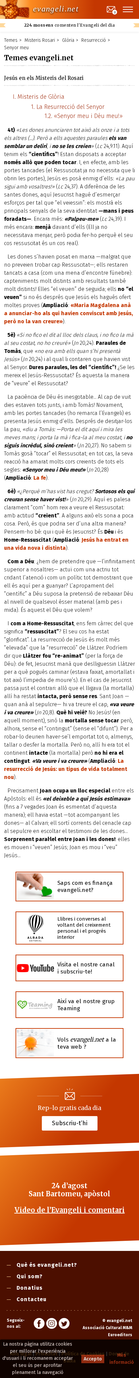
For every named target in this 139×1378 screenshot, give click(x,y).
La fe (39, 478)
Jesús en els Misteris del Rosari (44, 78)
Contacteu (32, 1299)
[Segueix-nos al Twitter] (64, 1324)
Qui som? (30, 1276)
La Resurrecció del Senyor (70, 107)
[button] (128, 9)
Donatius (30, 1288)
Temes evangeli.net (39, 58)
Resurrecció (93, 40)
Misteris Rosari (40, 40)
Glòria (68, 40)
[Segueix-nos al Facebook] (39, 1324)
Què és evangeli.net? (47, 1265)
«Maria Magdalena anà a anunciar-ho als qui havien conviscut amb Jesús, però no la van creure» (68, 313)
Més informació (121, 1358)
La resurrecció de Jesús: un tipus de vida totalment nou (65, 769)
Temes (11, 40)
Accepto (93, 1359)
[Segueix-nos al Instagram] (51, 1324)
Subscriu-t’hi (69, 1123)
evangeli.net (56, 8)
